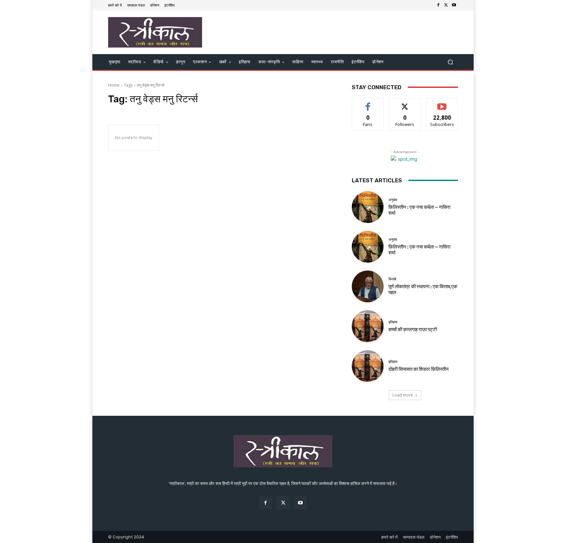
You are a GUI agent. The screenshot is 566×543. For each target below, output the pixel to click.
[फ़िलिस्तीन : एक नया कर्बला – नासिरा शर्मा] (368, 207)
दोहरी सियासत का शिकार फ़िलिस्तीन (418, 369)
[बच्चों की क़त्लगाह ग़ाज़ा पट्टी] (368, 326)
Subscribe (442, 103)
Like (368, 103)
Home (114, 85)
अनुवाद (392, 200)
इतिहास (392, 322)
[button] (450, 62)
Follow (405, 103)
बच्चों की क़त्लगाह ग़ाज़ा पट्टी (412, 329)
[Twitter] (446, 5)
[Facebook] (438, 5)
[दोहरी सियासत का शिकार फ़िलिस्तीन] (368, 366)
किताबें (392, 279)
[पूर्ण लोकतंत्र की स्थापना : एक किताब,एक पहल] (368, 286)
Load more (402, 395)
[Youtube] (454, 5)
